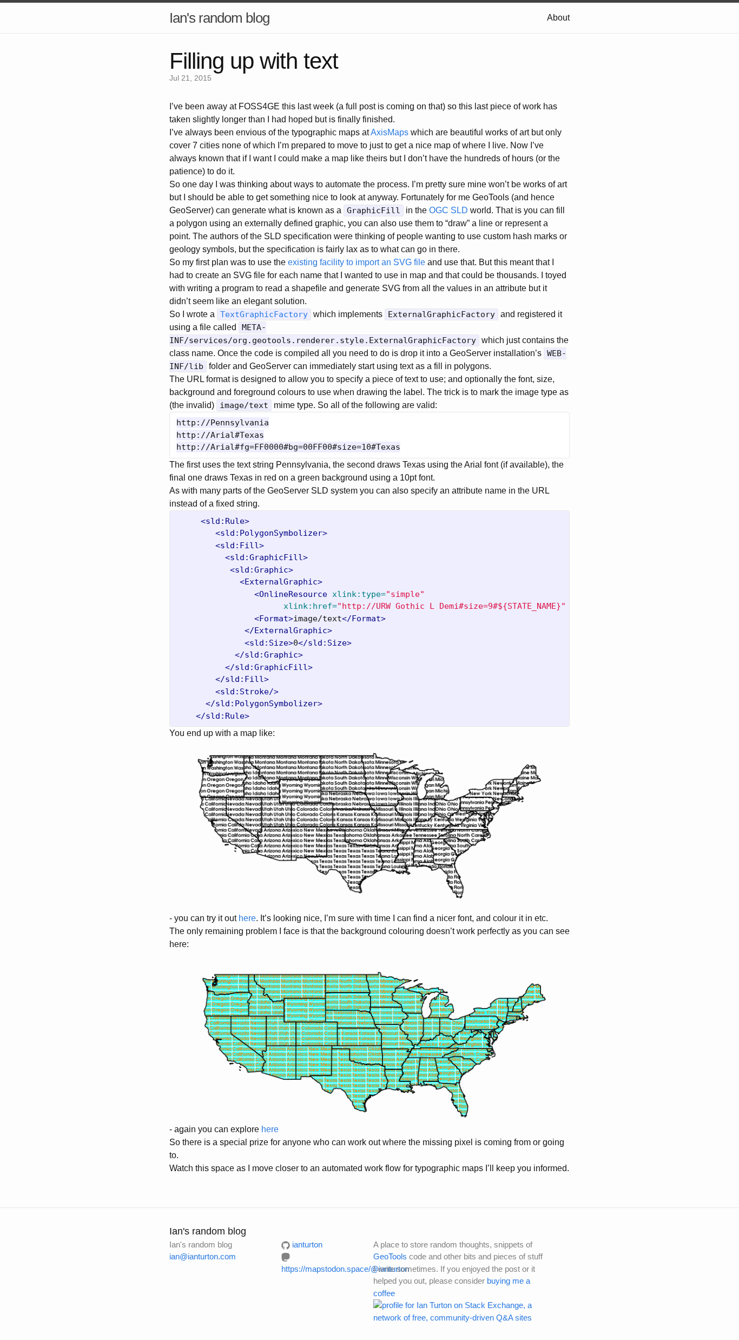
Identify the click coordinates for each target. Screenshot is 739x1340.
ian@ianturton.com (202, 1256)
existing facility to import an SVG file (356, 262)
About (558, 17)
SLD (459, 210)
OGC (438, 210)
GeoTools (390, 1256)
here (247, 918)
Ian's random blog (219, 18)
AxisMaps (389, 132)
